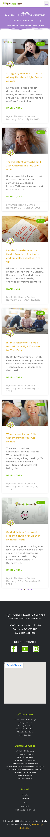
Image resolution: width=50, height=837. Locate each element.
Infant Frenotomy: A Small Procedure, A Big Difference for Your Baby (23, 346)
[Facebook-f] (14, 649)
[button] (46, 3)
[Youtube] (25, 649)
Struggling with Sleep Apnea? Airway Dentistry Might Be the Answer (24, 77)
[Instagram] (36, 649)
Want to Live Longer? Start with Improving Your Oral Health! (22, 438)
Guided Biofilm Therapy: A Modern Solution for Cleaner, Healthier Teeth (23, 536)
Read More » (14, 108)
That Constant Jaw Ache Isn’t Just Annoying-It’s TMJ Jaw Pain (23, 166)
